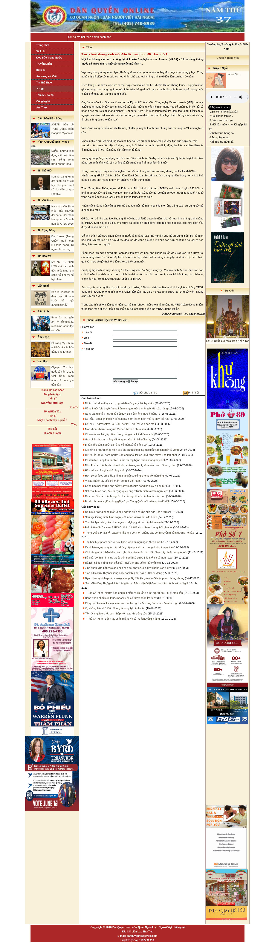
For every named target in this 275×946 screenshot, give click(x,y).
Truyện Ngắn (44, 63)
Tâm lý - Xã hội (45, 95)
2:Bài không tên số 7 (221, 115)
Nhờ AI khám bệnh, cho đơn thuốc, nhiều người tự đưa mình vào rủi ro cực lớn (130, 465)
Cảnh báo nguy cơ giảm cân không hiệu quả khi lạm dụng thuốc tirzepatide (129, 547)
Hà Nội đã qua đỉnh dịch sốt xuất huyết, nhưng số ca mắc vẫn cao (123, 562)
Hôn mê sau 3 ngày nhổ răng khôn (105, 470)
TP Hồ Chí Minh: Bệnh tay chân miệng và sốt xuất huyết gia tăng (122, 618)
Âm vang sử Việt (46, 76)
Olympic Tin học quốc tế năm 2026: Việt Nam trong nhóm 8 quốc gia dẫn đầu (62, 376)
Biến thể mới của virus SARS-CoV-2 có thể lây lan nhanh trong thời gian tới (129, 527)
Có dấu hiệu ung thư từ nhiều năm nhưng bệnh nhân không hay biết (125, 460)
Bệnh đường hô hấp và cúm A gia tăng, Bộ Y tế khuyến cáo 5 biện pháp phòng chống (134, 578)
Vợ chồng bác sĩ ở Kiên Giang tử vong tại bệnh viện (115, 608)
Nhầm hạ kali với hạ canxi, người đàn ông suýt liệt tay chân (119, 403)
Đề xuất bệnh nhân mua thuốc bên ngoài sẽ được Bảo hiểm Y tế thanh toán (129, 557)
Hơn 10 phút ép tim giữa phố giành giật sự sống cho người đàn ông (124, 475)
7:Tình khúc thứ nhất (221, 141)
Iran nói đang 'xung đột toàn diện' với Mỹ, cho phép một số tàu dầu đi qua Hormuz (62, 185)
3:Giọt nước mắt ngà (221, 120)
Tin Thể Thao (44, 82)
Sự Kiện (228, 290)
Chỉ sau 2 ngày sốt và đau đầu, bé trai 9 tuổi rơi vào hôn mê (119, 424)
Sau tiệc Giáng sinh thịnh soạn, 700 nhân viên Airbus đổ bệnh (121, 517)
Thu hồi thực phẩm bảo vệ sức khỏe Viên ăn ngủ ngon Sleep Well (123, 542)
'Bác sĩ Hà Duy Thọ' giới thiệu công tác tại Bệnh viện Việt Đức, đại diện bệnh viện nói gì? (136, 583)
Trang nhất (42, 45)
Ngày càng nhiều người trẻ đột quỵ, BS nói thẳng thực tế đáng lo (122, 413)
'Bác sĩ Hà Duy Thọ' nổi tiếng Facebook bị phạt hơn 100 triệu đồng (123, 573)
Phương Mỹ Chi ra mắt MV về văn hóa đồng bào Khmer (62, 347)
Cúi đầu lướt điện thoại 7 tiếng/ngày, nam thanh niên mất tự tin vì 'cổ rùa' (127, 418)
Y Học (40, 88)
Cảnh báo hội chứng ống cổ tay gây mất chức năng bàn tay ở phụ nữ (125, 486)
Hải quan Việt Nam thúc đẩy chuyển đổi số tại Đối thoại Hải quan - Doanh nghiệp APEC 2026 (62, 215)
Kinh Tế (41, 70)
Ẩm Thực (42, 107)
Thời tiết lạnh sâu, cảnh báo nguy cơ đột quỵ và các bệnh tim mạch (124, 522)
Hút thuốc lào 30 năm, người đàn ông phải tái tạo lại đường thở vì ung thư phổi (131, 455)
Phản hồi (193, 392)
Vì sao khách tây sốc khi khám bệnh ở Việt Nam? (113, 480)
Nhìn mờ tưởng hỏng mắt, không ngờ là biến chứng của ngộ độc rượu (126, 512)
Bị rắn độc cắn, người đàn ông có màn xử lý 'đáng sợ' (116, 444)
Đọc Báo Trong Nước (49, 57)
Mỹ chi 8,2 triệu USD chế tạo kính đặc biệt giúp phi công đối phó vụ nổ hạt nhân (62, 271)
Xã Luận (41, 51)
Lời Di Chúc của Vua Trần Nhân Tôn (227, 341)
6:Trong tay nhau (219, 137)
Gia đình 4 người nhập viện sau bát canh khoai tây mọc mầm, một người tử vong (132, 449)
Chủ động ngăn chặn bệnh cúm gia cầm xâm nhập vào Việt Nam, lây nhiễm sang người (136, 552)
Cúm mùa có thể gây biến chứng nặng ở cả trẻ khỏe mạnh (119, 434)
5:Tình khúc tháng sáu (222, 133)
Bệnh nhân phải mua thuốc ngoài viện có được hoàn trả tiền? (121, 598)
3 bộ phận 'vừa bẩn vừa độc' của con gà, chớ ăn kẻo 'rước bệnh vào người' (129, 567)
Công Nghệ (43, 101)
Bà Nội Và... (233, 74)
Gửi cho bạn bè (148, 392)
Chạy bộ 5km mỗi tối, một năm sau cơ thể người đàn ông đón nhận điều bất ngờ (132, 603)
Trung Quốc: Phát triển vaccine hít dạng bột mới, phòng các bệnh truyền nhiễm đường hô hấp (139, 532)
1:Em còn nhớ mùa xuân (223, 111)
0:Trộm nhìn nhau (219, 107)
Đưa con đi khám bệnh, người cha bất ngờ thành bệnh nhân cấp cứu (125, 496)
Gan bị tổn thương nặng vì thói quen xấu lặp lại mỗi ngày (118, 439)
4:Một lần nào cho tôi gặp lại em (227, 126)
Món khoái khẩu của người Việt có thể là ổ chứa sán (115, 429)
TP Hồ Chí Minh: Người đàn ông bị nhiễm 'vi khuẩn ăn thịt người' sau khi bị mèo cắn (134, 592)
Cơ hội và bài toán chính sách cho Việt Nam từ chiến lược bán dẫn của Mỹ (115, 37)
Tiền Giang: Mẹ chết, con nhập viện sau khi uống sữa (116, 613)
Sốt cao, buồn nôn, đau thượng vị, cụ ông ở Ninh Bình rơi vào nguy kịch (126, 491)
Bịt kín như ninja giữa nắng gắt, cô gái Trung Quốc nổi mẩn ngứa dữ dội (127, 501)
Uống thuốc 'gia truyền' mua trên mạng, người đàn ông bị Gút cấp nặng (126, 408)
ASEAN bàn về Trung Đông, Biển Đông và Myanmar (62, 129)
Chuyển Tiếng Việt (228, 57)
